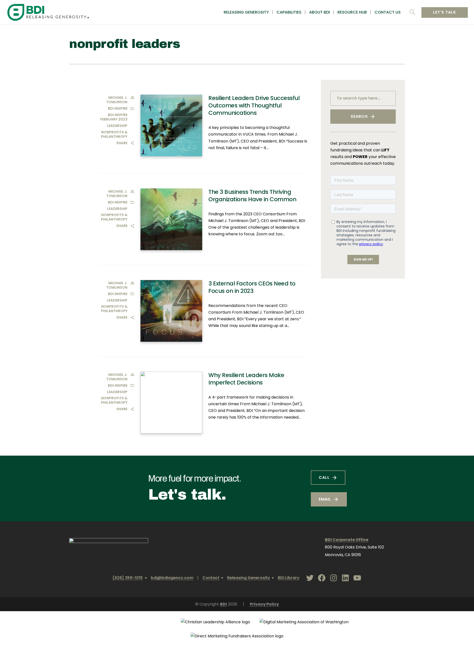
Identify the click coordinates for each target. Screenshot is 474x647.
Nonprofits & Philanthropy (114, 134)
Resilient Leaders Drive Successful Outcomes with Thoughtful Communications (253, 105)
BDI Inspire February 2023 (113, 117)
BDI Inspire (117, 108)
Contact (210, 578)
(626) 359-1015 (127, 578)
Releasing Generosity (246, 12)
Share (121, 143)
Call (324, 477)
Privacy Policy (264, 604)
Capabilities (288, 12)
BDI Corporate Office (346, 540)
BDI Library (288, 578)
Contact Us (388, 12)
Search (359, 116)
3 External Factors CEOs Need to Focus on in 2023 (252, 287)
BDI (223, 604)
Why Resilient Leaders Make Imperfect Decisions (246, 378)
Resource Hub (352, 12)
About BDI (319, 12)
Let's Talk (444, 12)
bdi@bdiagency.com (172, 578)
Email (325, 499)
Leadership (117, 125)
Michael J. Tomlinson (116, 99)
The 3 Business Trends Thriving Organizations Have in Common (252, 195)
